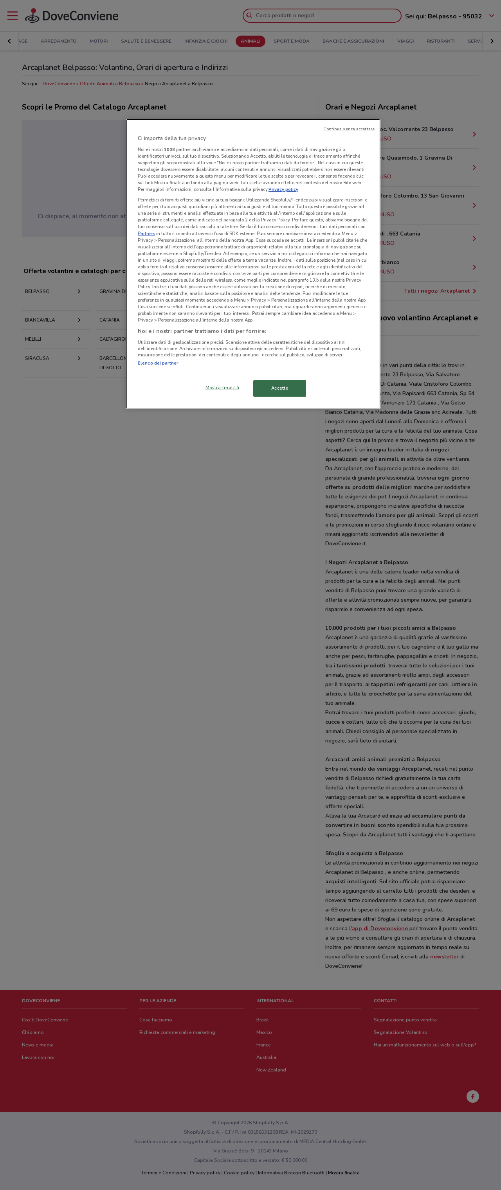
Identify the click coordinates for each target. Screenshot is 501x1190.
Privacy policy (283, 189)
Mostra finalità (222, 388)
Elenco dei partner (158, 363)
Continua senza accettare (349, 129)
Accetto (279, 388)
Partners (146, 233)
